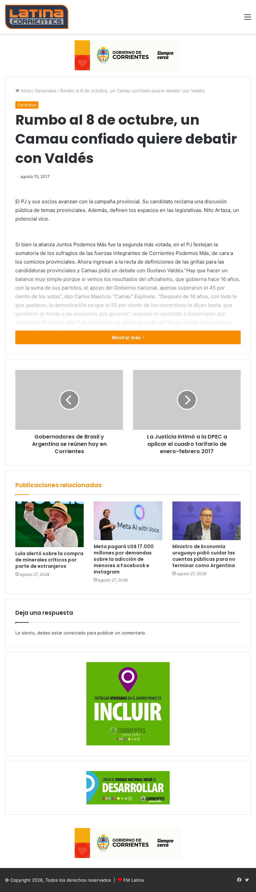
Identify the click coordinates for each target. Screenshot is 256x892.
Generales (45, 90)
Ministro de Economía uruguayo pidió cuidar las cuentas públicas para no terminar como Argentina (203, 556)
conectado (75, 632)
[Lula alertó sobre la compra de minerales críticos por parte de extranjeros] (49, 524)
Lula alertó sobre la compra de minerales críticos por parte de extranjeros (49, 559)
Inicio (25, 90)
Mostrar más (127, 337)
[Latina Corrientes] (36, 17)
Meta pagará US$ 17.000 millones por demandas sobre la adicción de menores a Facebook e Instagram (124, 559)
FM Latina (133, 880)
